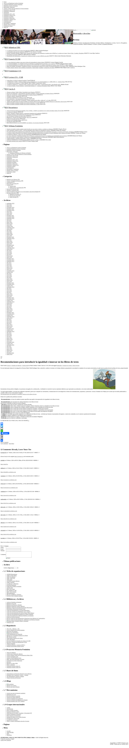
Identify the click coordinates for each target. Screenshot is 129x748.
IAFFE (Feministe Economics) (14, 714)
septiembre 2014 (10, 301)
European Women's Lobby (13, 711)
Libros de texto (75, 365)
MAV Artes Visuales (11, 591)
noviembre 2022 (10, 210)
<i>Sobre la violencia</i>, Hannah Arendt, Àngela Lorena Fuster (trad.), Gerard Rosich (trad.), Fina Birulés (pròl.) (34, 84)
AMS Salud (9, 579)
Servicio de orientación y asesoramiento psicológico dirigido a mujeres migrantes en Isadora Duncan (30, 93)
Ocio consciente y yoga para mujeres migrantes (18, 99)
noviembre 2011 (10, 342)
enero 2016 (9, 281)
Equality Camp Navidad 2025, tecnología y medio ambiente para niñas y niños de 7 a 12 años (29, 100)
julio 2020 (9, 230)
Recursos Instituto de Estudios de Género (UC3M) (18, 641)
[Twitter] (64, 426)
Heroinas (9, 662)
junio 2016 (9, 274)
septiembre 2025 (10, 203)
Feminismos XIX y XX (9, 14)
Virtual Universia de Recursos (14, 677)
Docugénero (13, 107)
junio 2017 (9, 264)
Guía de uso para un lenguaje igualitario (16, 693)
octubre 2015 (10, 285)
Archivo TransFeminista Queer (14, 658)
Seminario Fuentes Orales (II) (13, 667)
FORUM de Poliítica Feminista (14, 586)
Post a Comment (4, 442)
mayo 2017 (9, 265)
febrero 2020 (10, 234)
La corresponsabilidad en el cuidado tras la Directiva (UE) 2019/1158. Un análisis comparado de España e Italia (33, 65)
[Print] (64, 438)
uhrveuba (3, 515)
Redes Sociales (13, 197)
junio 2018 (9, 252)
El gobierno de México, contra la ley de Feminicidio (19, 134)
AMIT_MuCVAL (11, 578)
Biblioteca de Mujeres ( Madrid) (14, 605)
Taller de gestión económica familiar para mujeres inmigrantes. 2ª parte (23, 104)
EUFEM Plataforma (11, 585)
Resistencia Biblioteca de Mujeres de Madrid (20, 153)
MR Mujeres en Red (11, 637)
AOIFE (8, 707)
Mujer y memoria (11, 664)
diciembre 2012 (10, 328)
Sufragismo (6, 12)
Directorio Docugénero (12, 631)
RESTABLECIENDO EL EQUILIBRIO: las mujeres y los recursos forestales (25, 122)
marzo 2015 (9, 293)
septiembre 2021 (10, 218)
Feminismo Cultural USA (10, 19)
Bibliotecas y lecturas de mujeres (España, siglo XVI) (19, 117)
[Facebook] (64, 423)
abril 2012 (9, 336)
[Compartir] (64, 440)
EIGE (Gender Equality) (12, 710)
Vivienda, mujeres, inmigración (14, 96)
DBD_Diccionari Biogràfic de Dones (15, 659)
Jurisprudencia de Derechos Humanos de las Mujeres (19, 673)
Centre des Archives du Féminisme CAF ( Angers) (18, 611)
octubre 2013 (10, 315)
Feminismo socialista (8, 16)
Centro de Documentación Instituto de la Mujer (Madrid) (20, 614)
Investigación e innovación (13, 718)
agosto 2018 (9, 249)
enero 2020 (9, 235)
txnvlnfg (3, 538)
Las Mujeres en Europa (12, 719)
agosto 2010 (9, 354)
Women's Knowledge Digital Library (15, 646)
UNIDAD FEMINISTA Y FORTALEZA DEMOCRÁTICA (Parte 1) (23, 139)
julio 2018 (9, 250)
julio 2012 (9, 332)
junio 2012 (9, 334)
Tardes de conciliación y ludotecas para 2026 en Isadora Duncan (22, 95)
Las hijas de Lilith (11, 121)
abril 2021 (9, 221)
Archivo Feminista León (12, 656)
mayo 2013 (9, 322)
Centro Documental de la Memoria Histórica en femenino (20, 615)
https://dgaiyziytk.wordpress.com (8, 534)
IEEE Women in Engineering (13, 715)
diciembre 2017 (10, 258)
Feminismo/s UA (14, 71)
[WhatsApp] (64, 431)
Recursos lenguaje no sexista (13, 696)
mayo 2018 (9, 253)
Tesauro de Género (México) (13, 697)
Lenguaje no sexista (67, 365)
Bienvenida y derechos (81, 33)
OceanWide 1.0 (113, 742)
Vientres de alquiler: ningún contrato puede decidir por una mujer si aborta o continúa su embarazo (30, 129)
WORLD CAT (10, 622)
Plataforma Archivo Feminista (11, 6)
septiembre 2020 (10, 227)
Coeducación (10, 182)
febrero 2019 (10, 242)
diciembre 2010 (10, 353)
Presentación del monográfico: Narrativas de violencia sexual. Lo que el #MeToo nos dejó (28, 56)
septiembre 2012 (10, 331)
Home (5, 1)
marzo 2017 (9, 266)
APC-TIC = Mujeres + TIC (13, 628)
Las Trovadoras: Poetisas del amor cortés (16, 116)
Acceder (9, 731)
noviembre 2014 (10, 299)
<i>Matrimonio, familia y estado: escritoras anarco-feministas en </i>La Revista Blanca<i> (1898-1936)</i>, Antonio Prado (36, 81)
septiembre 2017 (10, 261)
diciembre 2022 (10, 208)
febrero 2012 (10, 339)
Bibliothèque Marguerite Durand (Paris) (16, 609)
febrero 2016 (10, 280)
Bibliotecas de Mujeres (12, 179)
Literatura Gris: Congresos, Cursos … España (17, 675)
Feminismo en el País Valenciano (14, 660)
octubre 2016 (10, 272)
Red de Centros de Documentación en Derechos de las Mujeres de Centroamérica (26, 618)
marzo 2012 (9, 338)
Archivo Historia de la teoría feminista (15, 630)
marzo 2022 (9, 212)
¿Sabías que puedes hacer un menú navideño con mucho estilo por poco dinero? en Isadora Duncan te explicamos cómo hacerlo (37, 101)
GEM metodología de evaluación (14, 634)
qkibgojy (3, 468)
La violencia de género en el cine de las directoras (18, 50)
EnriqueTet (3, 452)
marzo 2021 (9, 222)
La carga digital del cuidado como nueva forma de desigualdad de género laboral (25, 62)
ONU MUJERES (11, 639)
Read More (11, 443)
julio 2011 (9, 346)
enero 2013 (9, 327)
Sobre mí (6, 27)
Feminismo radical (8, 20)
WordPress (9, 735)
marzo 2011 (9, 349)
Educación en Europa (12, 183)
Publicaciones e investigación (16, 187)
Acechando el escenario (12, 54)
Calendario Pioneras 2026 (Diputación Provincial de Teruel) (21, 114)
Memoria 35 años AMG (12, 663)
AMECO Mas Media (12, 575)
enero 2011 (9, 351)
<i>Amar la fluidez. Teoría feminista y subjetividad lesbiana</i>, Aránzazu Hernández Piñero (28, 85)
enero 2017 (9, 269)
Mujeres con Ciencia (11, 685)
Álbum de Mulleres (11, 652)
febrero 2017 (10, 268)
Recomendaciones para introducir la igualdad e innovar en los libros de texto (19, 394)
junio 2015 (9, 289)
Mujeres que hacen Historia (13, 687)
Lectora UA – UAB (15, 77)
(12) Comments (4, 443)
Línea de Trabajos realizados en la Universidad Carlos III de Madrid (23, 191)
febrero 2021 (10, 223)
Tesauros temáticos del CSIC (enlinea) (16, 701)
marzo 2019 (9, 241)
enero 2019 (9, 243)
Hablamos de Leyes (11, 694)
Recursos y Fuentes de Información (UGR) (17, 642)
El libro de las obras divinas (13, 118)
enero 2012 (9, 340)
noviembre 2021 (10, 217)
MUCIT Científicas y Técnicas (14, 594)
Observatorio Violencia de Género (15, 638)
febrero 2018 (10, 256)
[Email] (64, 428)
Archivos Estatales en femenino (14, 602)
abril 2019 (9, 239)
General (8, 185)
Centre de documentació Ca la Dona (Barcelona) (18, 610)
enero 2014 (9, 311)
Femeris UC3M (14, 59)
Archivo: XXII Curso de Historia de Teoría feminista (16, 8)
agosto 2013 (9, 318)
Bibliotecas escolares (14, 194)
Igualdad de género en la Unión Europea (16, 717)
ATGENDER (10, 709)
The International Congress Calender (15, 676)
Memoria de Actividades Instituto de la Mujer (17, 635)
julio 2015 (9, 288)
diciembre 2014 (10, 297)
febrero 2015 (10, 295)
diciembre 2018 (10, 245)
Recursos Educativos (11, 193)
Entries (2, 740)
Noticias (11, 186)
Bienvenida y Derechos (9, 7)
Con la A (11, 89)
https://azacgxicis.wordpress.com (8, 495)
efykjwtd (3, 483)
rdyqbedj (3, 530)
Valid (10, 732)
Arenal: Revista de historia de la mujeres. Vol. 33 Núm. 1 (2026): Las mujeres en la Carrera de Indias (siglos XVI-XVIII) (35, 110)
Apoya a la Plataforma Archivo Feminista (13, 3)
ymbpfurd (3, 491)
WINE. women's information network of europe (18, 721)
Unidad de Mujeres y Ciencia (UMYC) (16, 645)
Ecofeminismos (7, 22)
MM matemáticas (11, 593)
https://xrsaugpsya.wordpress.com (8, 479)
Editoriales (59, 365)
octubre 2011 (10, 343)
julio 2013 (9, 319)
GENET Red (10, 587)
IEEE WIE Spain (11, 589)
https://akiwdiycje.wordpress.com (8, 518)
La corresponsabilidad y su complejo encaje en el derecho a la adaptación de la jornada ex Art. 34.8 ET (31, 63)
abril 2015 (9, 292)
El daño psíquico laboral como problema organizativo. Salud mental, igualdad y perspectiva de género (30, 67)
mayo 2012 (9, 335)
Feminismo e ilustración (9, 11)
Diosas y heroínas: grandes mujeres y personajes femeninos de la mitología (24, 113)
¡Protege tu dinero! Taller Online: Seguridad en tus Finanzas (21, 92)
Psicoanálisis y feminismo (10, 23)
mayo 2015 (9, 291)
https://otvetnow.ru (19, 456)
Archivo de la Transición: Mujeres (15, 654)
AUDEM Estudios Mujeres (13, 581)
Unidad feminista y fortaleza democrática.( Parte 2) (18, 138)
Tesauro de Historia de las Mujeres (15, 698)
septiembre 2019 (10, 238)
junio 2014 (9, 304)
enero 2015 (9, 296)
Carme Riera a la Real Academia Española (17, 80)
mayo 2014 (9, 305)
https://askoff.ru (4, 464)
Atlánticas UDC (14, 47)
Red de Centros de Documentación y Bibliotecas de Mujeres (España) (23, 619)
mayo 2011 (9, 347)
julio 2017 (9, 262)
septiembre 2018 (10, 248)
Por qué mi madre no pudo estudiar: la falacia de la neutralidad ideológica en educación (27, 137)
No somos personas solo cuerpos (14, 141)
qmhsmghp (3, 499)
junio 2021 (9, 219)
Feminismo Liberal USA (9, 15)
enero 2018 (9, 257)
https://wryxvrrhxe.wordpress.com (9, 542)
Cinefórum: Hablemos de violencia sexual (16, 97)
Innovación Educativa (12, 189)
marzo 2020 (9, 233)
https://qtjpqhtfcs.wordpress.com (8, 472)
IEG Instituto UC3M (11, 590)
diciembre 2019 (10, 237)
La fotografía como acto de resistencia (15, 52)
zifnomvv (3, 522)
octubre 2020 (10, 226)
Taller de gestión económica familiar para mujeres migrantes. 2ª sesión (23, 103)
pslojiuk (3, 460)
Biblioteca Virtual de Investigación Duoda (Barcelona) (19, 607)
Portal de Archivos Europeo (13, 617)
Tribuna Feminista (15, 126)
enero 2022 (9, 214)
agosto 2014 (9, 303)
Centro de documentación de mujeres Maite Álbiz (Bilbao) (20, 613)
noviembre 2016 (10, 270)
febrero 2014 (10, 309)
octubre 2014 (10, 300)
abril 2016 (9, 277)
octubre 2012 (10, 330)
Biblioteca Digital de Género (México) (16, 606)
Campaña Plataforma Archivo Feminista (13, 4)
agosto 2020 (9, 229)
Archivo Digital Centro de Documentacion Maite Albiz (19, 655)
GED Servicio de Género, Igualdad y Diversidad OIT (19, 713)
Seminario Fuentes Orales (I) (13, 666)
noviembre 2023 (10, 207)
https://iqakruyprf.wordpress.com (8, 526)
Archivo (5, 568)
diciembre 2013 (10, 312)
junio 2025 (9, 204)
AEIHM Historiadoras (12, 574)
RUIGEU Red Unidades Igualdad (15, 595)
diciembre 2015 (10, 283)
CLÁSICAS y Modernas (12, 583)
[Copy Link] (64, 435)
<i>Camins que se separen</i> (14, 83)
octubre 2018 (10, 246)
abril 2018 (9, 254)
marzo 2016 (9, 278)
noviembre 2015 (10, 284)
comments (8, 740)
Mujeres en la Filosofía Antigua (14, 120)
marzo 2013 (9, 324)
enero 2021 (9, 225)
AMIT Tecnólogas (11, 577)
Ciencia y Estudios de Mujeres (14, 181)
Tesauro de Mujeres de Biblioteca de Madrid (17, 700)
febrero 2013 (10, 326)
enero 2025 (9, 206)
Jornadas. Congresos (11, 190)
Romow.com (125, 742)
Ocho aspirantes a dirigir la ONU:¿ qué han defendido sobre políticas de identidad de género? (29, 130)
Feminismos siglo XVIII (9, 10)
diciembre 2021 (10, 215)
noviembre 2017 (10, 260)
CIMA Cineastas (10, 582)
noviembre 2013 (10, 314)
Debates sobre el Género (9, 24)
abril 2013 (9, 323)
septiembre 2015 (10, 287)
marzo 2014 (9, 308)
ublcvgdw (3, 507)
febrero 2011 (10, 350)
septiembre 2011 (10, 345)
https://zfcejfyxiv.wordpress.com (8, 503)
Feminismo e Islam (8, 26)
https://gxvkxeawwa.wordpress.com (9, 487)
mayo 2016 (9, 276)
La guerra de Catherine (12, 112)
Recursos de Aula (14, 195)
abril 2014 (9, 307)
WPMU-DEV (125, 744)
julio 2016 (9, 273)
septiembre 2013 (10, 316)
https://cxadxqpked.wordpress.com (9, 511)
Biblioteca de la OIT (11, 603)
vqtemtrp (3, 476)
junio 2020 (9, 231)
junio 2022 (9, 211)
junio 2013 (9, 320)
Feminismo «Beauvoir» (9, 18)
